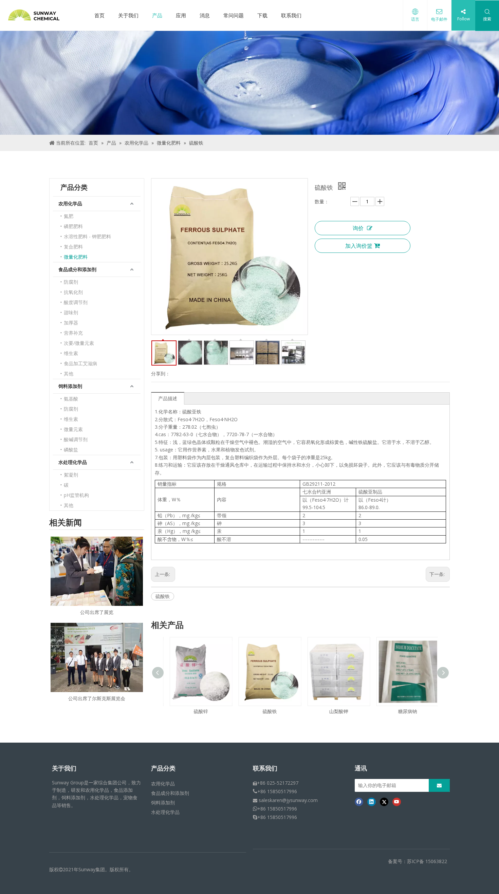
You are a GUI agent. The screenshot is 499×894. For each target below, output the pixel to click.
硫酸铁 (162, 596)
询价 (358, 228)
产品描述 (167, 398)
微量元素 (73, 429)
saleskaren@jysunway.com (288, 800)
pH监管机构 (76, 495)
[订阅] (439, 785)
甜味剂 (71, 312)
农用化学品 (70, 203)
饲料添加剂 (70, 386)
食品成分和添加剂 (77, 269)
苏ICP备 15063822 (427, 861)
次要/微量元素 (79, 343)
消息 (205, 15)
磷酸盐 (71, 449)
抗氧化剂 (73, 292)
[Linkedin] (371, 801)
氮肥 (68, 216)
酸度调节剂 (76, 302)
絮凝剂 (71, 474)
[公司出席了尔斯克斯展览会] (97, 657)
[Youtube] (396, 801)
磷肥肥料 (73, 226)
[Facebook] (359, 801)
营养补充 (73, 333)
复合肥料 (73, 246)
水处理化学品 (72, 462)
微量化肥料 (76, 257)
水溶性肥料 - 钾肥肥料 (87, 236)
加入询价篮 (358, 245)
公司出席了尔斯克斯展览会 (96, 698)
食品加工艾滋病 (80, 363)
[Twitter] (384, 801)
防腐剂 (71, 282)
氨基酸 (71, 398)
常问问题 (233, 15)
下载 (262, 15)
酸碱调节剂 (76, 439)
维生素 (71, 353)
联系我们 (291, 15)
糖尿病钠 (404, 711)
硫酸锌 (197, 711)
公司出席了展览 (96, 612)
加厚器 (71, 322)
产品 (157, 15)
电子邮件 (439, 19)
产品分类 (163, 768)
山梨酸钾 (335, 711)
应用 (181, 15)
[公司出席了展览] (97, 571)
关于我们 (128, 15)
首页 (99, 15)
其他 (68, 373)
